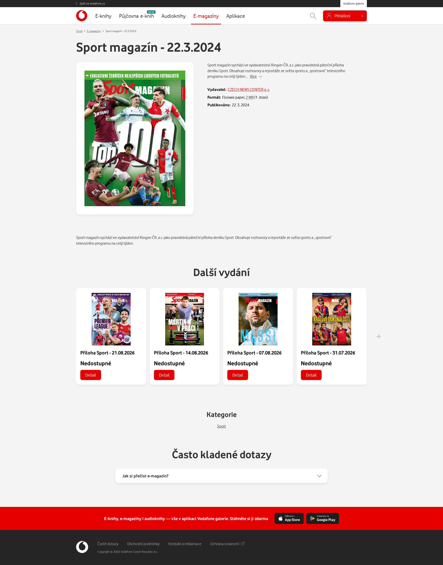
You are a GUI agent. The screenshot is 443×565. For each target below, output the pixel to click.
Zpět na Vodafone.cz (92, 3)
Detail (90, 375)
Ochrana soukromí (224, 543)
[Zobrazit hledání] (313, 15)
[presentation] (378, 336)
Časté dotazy (107, 543)
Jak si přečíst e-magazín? (145, 475)
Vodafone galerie (353, 3)
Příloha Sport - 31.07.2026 (328, 353)
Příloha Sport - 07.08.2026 (254, 353)
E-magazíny (94, 31)
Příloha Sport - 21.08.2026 (107, 353)
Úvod (79, 31)
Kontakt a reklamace (184, 543)
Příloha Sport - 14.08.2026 (181, 353)
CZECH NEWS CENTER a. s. (249, 89)
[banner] (81, 15)
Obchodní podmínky (143, 543)
